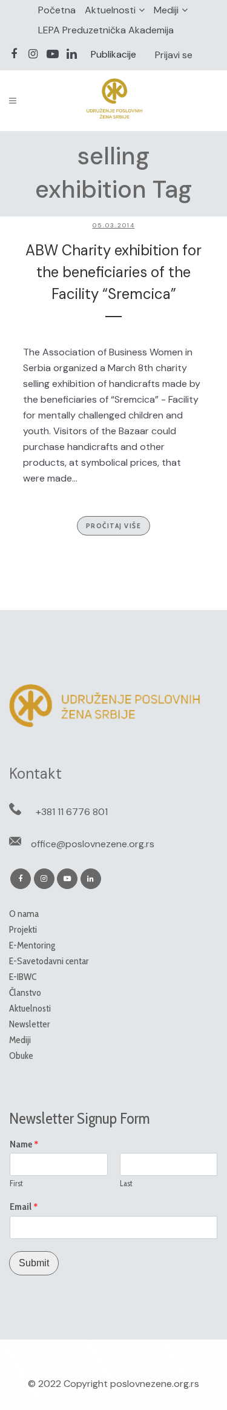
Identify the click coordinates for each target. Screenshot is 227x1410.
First (16, 1183)
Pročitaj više (114, 525)
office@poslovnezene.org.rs (92, 844)
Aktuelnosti (110, 10)
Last (126, 1183)
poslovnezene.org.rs (154, 1383)
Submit (34, 1263)
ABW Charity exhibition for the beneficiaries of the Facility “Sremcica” (113, 272)
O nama (24, 913)
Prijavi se (173, 55)
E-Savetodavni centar (49, 961)
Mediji (166, 10)
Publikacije (113, 54)
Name (24, 1144)
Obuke (21, 1055)
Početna (57, 10)
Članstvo (25, 992)
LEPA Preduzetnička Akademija (106, 30)
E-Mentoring (32, 945)
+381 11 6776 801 (72, 811)
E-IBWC (22, 976)
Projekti (23, 929)
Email (24, 1207)
